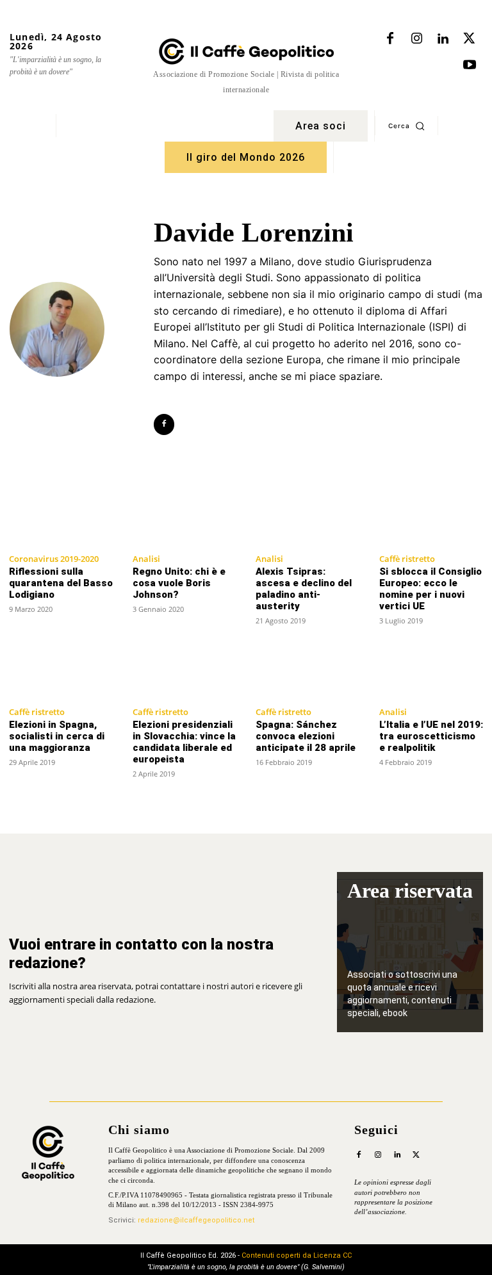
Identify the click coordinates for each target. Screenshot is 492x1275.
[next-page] (475, 798)
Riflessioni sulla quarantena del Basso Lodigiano (61, 583)
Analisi (146, 558)
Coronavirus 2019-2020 (54, 558)
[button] (406, 125)
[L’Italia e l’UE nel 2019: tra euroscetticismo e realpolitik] (431, 672)
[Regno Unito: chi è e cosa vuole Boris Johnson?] (185, 519)
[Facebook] (390, 39)
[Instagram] (416, 39)
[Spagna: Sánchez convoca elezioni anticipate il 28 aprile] (308, 672)
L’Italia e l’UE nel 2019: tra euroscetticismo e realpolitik (431, 736)
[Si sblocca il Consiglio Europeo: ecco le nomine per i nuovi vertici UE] (431, 519)
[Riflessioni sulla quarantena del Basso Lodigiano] (61, 519)
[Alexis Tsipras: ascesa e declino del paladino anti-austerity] (308, 519)
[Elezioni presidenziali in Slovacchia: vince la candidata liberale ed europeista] (185, 672)
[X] (469, 39)
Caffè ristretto (407, 558)
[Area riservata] (410, 952)
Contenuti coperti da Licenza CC (297, 1255)
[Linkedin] (442, 39)
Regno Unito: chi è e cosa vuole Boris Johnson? (179, 583)
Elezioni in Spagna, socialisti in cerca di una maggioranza (56, 736)
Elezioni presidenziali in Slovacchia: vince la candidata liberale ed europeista (184, 742)
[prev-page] (17, 798)
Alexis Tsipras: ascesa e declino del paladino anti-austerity (304, 589)
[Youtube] (469, 65)
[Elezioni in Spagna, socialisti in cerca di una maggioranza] (61, 672)
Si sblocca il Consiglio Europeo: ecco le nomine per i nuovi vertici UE (430, 589)
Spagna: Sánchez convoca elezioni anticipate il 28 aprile (306, 736)
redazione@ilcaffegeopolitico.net (196, 1220)
